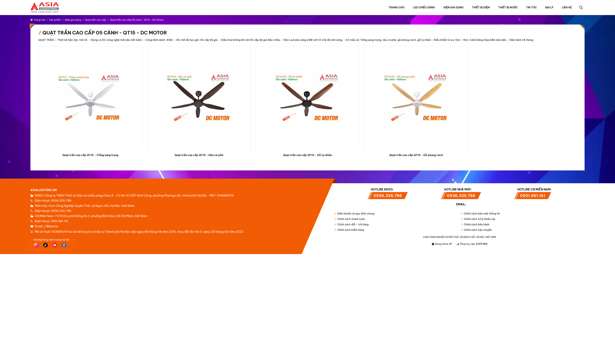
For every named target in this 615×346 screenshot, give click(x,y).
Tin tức (531, 7)
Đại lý (549, 7)
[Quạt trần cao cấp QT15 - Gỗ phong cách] (416, 98)
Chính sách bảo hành (476, 224)
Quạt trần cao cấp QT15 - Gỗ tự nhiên (307, 155)
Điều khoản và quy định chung (355, 213)
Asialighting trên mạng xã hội (51, 239)
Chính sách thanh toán (351, 219)
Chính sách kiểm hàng (350, 229)
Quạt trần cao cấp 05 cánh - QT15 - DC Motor (137, 19)
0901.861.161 (59, 221)
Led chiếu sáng (424, 7)
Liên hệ (567, 7)
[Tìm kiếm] (581, 7)
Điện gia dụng (453, 7)
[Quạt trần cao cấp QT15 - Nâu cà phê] (198, 98)
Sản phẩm (55, 19)
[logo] (44, 3)
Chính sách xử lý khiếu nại (479, 219)
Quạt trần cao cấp (95, 19)
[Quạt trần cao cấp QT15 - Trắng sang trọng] (90, 98)
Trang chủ (396, 7)
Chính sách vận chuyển (478, 229)
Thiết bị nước (508, 7)
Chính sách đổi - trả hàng (353, 224)
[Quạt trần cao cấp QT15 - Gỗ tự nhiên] (307, 98)
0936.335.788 (61, 200)
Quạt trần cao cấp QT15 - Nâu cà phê (199, 155)
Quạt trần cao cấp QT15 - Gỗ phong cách (416, 155)
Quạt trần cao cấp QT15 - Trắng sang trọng (90, 155)
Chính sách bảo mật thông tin (482, 213)
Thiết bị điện (481, 7)
